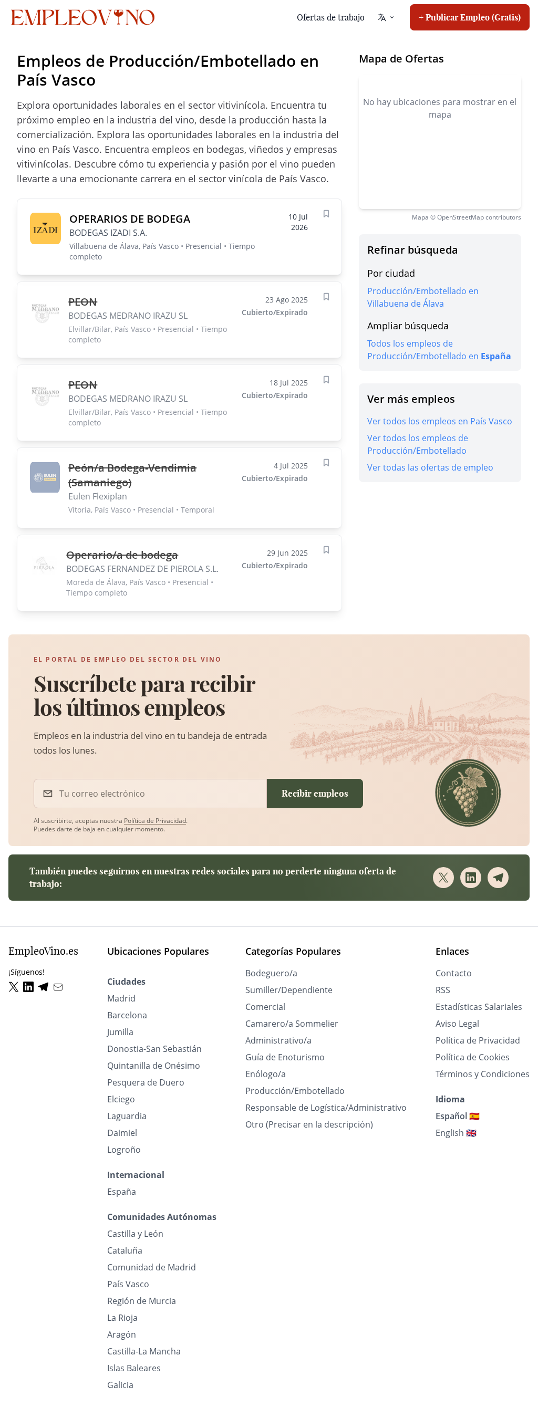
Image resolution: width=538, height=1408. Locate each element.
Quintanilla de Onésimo (153, 1065)
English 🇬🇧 (456, 1133)
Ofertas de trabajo (331, 17)
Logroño (124, 1149)
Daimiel (122, 1133)
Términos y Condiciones (483, 1074)
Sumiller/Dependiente (289, 990)
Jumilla (120, 1032)
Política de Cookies (473, 1057)
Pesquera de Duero (145, 1082)
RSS (443, 990)
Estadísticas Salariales (479, 1007)
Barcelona (127, 1015)
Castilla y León (135, 1233)
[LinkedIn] (470, 877)
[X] (443, 877)
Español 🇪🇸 (458, 1116)
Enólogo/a (265, 1074)
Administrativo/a (278, 1040)
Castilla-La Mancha (144, 1351)
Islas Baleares (134, 1368)
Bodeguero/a (271, 973)
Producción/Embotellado (295, 1091)
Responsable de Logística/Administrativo (326, 1107)
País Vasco (128, 1284)
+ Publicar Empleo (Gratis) (470, 17)
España (121, 1191)
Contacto (454, 973)
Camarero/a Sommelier (291, 1023)
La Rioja (122, 1317)
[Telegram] (498, 877)
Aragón (121, 1334)
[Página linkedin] (30, 987)
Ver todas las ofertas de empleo (430, 467)
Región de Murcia (141, 1301)
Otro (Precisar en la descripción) (309, 1124)
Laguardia (127, 1116)
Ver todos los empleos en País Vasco (439, 421)
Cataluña (124, 1250)
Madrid (121, 998)
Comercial (265, 1007)
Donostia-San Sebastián (154, 1049)
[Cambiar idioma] (386, 17)
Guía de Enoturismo (285, 1057)
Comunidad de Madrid (151, 1267)
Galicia (120, 1385)
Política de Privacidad (155, 820)
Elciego (121, 1099)
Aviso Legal (457, 1023)
